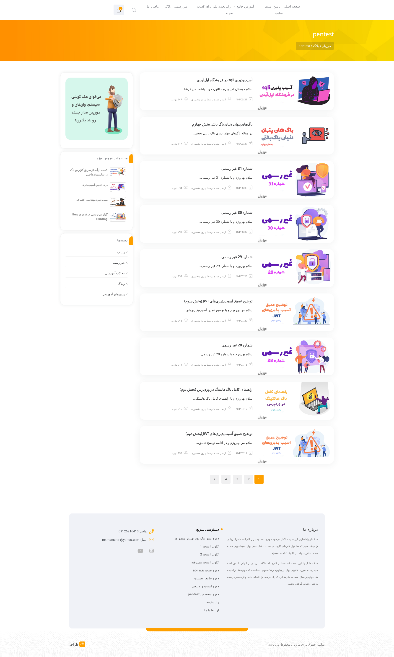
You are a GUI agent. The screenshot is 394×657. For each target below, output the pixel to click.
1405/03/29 (240, 99)
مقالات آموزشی (115, 273)
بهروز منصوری (198, 99)
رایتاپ (121, 252)
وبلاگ (121, 284)
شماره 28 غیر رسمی (237, 345)
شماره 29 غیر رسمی (237, 256)
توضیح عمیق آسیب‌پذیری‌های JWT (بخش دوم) (219, 433)
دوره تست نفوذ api (206, 570)
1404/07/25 (240, 276)
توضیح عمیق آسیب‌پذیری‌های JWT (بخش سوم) (218, 301)
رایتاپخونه (212, 602)
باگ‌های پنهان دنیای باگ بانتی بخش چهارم (222, 124)
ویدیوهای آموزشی (113, 294)
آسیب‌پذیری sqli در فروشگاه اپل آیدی (225, 79)
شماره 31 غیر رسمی (237, 168)
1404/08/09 (240, 188)
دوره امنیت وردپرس (205, 586)
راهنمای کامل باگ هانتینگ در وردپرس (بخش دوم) (216, 389)
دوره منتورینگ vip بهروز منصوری (196, 538)
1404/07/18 (240, 364)
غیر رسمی (118, 263)
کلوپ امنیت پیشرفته (205, 562)
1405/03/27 (240, 143)
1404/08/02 (240, 232)
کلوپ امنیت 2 (209, 554)
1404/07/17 (240, 409)
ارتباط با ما (211, 610)
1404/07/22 (240, 320)
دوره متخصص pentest (203, 594)
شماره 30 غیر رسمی (237, 212)
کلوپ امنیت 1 (209, 546)
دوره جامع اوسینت (206, 578)
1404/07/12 (240, 453)
